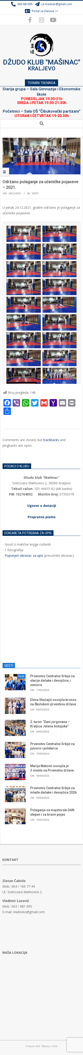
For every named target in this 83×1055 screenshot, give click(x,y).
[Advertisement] (41, 610)
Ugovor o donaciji (41, 505)
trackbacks (51, 440)
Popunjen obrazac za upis (24, 555)
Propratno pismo (42, 517)
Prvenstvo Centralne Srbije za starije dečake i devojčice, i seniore (52, 680)
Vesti (35, 193)
